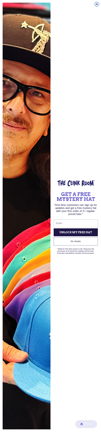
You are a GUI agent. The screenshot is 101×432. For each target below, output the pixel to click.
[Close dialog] (97, 4)
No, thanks (76, 241)
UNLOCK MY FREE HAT (75, 232)
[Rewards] (86, 424)
